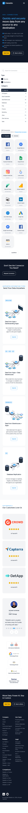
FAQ (3, 752)
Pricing (4, 748)
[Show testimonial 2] (8, 628)
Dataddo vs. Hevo (6, 778)
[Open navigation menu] (24, 3)
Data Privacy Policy (19, 745)
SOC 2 (16, 753)
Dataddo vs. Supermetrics (5, 775)
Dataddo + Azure (6, 763)
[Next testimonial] (16, 632)
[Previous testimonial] (12, 632)
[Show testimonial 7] (17, 628)
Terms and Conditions (17, 742)
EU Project (4, 735)
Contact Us (5, 732)
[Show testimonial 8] (19, 628)
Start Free (6, 53)
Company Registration (18, 756)
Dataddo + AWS (6, 765)
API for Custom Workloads (18, 732)
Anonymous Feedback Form (18, 760)
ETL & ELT (17, 721)
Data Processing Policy (19, 748)
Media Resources (6, 728)
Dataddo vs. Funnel (6, 780)
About (3, 719)
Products (4, 744)
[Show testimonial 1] (6, 628)
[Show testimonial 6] (15, 628)
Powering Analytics (19, 719)
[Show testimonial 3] (10, 628)
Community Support (7, 726)
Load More (14, 252)
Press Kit (4, 730)
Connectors (5, 746)
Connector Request (7, 755)
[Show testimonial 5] (14, 628)
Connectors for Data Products (20, 729)
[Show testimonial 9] (21, 628)
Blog (3, 724)
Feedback (4, 757)
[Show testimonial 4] (12, 628)
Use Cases (18, 717)
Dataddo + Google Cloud (6, 760)
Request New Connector (21, 132)
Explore (14, 337)
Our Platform (5, 741)
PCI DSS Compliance (20, 751)
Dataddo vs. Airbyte (7, 782)
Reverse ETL (18, 726)
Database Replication (20, 724)
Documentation (6, 750)
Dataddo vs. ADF (6, 784)
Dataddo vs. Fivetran (7, 772)
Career (4, 721)
